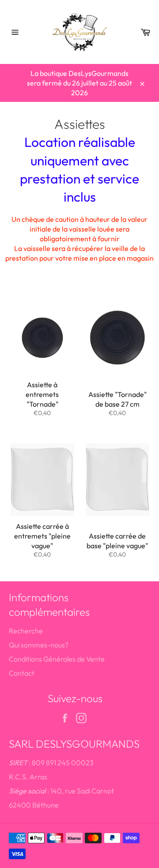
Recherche (26, 630)
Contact (21, 673)
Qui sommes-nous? (38, 644)
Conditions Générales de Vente (57, 659)
